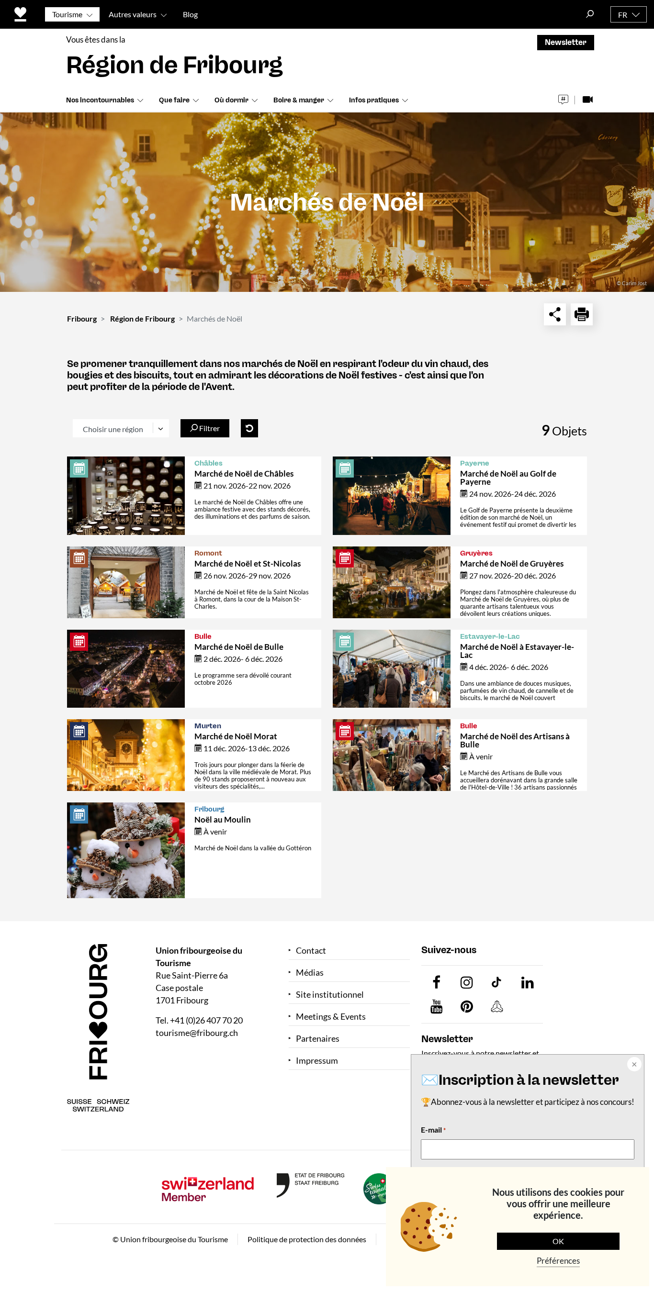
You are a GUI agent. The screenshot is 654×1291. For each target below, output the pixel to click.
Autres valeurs (133, 14)
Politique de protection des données (307, 1239)
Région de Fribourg (142, 318)
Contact (311, 951)
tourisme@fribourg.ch (197, 1032)
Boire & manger (298, 100)
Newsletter (565, 42)
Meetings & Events (331, 1017)
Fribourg (82, 318)
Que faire (174, 100)
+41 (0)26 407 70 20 (206, 1020)
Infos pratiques (374, 100)
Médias (310, 973)
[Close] (633, 1065)
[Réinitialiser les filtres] (249, 428)
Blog (190, 14)
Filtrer (209, 428)
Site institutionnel (330, 995)
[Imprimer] (582, 314)
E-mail (433, 1129)
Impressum (317, 1061)
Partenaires (317, 1039)
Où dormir (231, 100)
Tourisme (67, 14)
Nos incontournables (100, 100)
